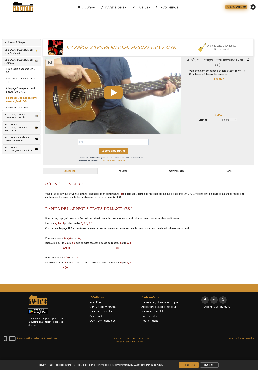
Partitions (114, 7)
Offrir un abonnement (102, 306)
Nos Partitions (149, 320)
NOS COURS (150, 296)
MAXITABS (96, 296)
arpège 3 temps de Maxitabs (143, 193)
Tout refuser (209, 365)
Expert (225, 49)
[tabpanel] (148, 228)
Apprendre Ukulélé (152, 311)
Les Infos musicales (100, 311)
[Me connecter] (253, 7)
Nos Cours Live (150, 316)
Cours (87, 7)
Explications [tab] (70, 170)
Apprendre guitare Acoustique (159, 302)
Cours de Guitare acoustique (221, 45)
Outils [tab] (229, 170)
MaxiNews (169, 7)
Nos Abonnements (236, 7)
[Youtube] (223, 300)
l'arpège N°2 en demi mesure (74, 228)
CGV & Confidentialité (102, 320)
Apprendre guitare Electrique (159, 306)
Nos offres (95, 302)
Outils (142, 7)
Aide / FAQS (96, 316)
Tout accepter (188, 365)
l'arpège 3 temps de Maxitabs (74, 218)
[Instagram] (214, 300)
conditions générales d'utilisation (111, 160)
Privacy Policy (121, 341)
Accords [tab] (123, 170)
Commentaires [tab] (177, 170)
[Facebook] (205, 300)
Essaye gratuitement (113, 151)
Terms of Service (135, 341)
